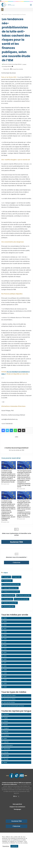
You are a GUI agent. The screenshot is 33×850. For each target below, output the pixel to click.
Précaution (8, 599)
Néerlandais (7, 748)
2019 (5, 635)
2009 (5, 669)
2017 (5, 642)
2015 (5, 649)
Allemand (6, 714)
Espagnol (6, 728)
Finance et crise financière (11, 584)
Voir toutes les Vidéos (10, 695)
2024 (5, 618)
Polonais (6, 752)
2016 (5, 645)
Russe (5, 762)
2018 (5, 638)
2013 (5, 656)
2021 (5, 628)
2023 (5, 621)
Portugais (6, 755)
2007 (5, 676)
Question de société (22, 599)
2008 (5, 673)
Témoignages (17, 809)
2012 (5, 659)
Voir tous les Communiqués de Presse (14, 705)
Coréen (6, 724)
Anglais (6, 717)
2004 (5, 686)
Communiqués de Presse (19, 14)
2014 (5, 652)
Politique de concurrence (11, 591)
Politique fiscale (9, 595)
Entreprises (7, 580)
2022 (5, 625)
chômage (7, 577)
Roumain (6, 759)
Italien (5, 738)
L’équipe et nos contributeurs (17, 806)
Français (6, 731)
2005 (5, 683)
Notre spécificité (17, 804)
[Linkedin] (16, 796)
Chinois (6, 721)
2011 (5, 662)
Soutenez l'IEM (16, 821)
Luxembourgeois (8, 745)
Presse (10, 14)
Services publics (9, 606)
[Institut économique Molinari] (8, 5)
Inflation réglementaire (10, 588)
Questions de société (10, 602)
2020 (5, 632)
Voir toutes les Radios (9, 699)
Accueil (5, 14)
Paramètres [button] (6, 846)
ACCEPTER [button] (14, 846)
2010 (5, 666)
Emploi (17, 577)
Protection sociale (24, 595)
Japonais (6, 741)
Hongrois (6, 735)
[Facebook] (14, 796)
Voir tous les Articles (9, 702)
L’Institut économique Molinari (16, 448)
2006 (5, 680)
